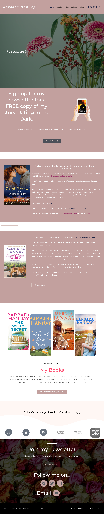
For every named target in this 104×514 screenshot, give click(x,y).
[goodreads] (97, 7)
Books (59, 7)
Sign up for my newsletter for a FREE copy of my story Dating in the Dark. (27, 106)
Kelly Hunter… (87, 208)
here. (52, 203)
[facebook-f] (89, 7)
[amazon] (99, 7)
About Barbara (71, 7)
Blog (82, 7)
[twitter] (94, 7)
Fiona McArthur (72, 208)
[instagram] (91, 7)
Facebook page (70, 213)
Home (51, 7)
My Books (52, 370)
